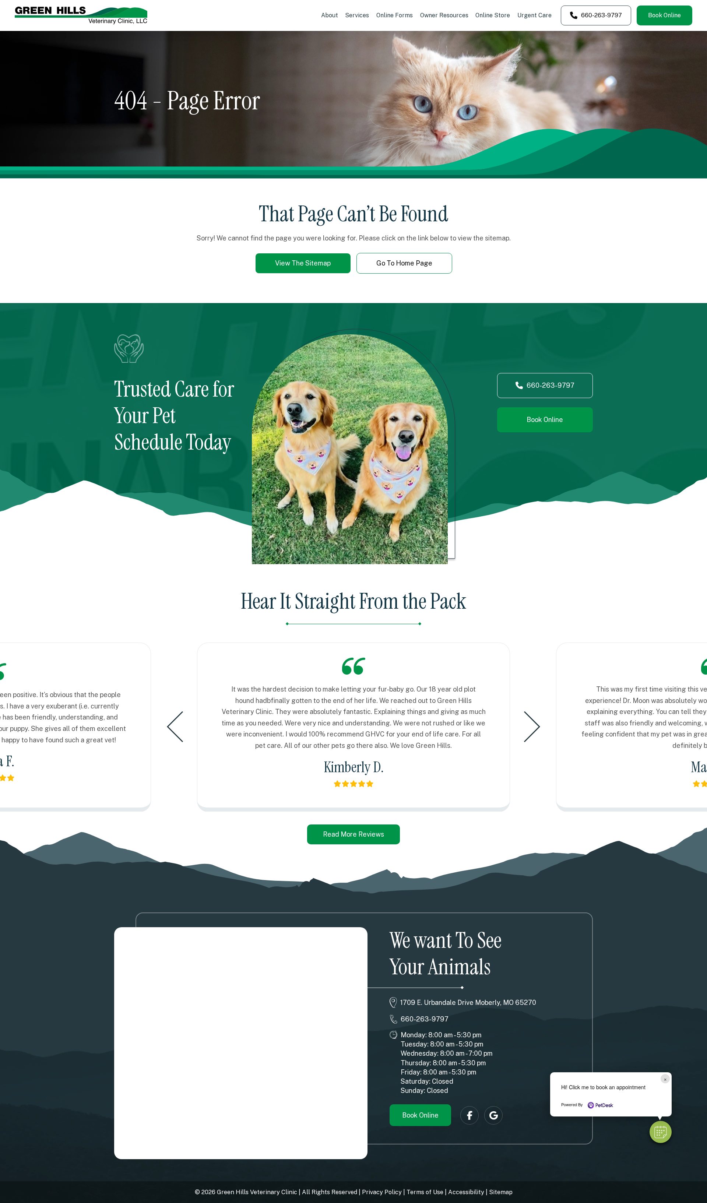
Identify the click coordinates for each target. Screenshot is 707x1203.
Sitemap (501, 1192)
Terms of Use (425, 1192)
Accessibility (466, 1192)
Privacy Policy (382, 1192)
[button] (661, 1132)
